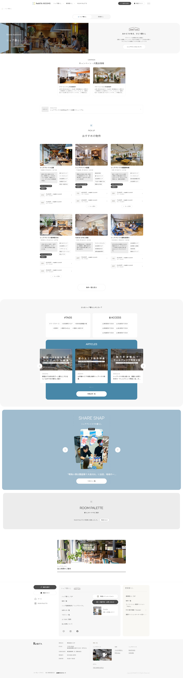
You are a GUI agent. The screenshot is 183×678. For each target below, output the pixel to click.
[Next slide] (69, 154)
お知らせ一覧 (66, 610)
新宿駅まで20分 (109, 328)
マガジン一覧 (91, 481)
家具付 (56, 328)
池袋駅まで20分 (109, 333)
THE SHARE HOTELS (98, 667)
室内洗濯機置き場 (81, 323)
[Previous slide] (42, 154)
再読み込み (104, 520)
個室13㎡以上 (66, 328)
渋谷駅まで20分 (123, 323)
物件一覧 (64, 601)
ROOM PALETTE (82, 3)
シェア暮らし (57, 3)
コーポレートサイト (39, 672)
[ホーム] (2, 9)
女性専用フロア (68, 323)
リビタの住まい (119, 650)
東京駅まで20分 (109, 323)
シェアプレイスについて (134, 47)
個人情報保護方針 (50, 672)
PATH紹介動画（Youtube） (134, 610)
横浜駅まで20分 (123, 333)
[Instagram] (70, 631)
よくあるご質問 (66, 619)
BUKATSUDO (132, 650)
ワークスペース (54, 323)
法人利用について (67, 624)
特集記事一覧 (91, 394)
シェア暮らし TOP (67, 596)
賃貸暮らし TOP (130, 596)
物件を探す (125, 3)
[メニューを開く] (148, 3)
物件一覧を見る (91, 287)
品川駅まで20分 (123, 328)
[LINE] (63, 631)
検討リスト (139, 3)
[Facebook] (77, 631)
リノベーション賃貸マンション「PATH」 (135, 605)
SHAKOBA (131, 653)
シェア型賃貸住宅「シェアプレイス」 (73, 606)
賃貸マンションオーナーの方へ (135, 615)
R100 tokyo (117, 653)
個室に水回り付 (78, 328)
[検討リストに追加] (69, 163)
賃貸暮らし (69, 3)
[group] (74, 81)
